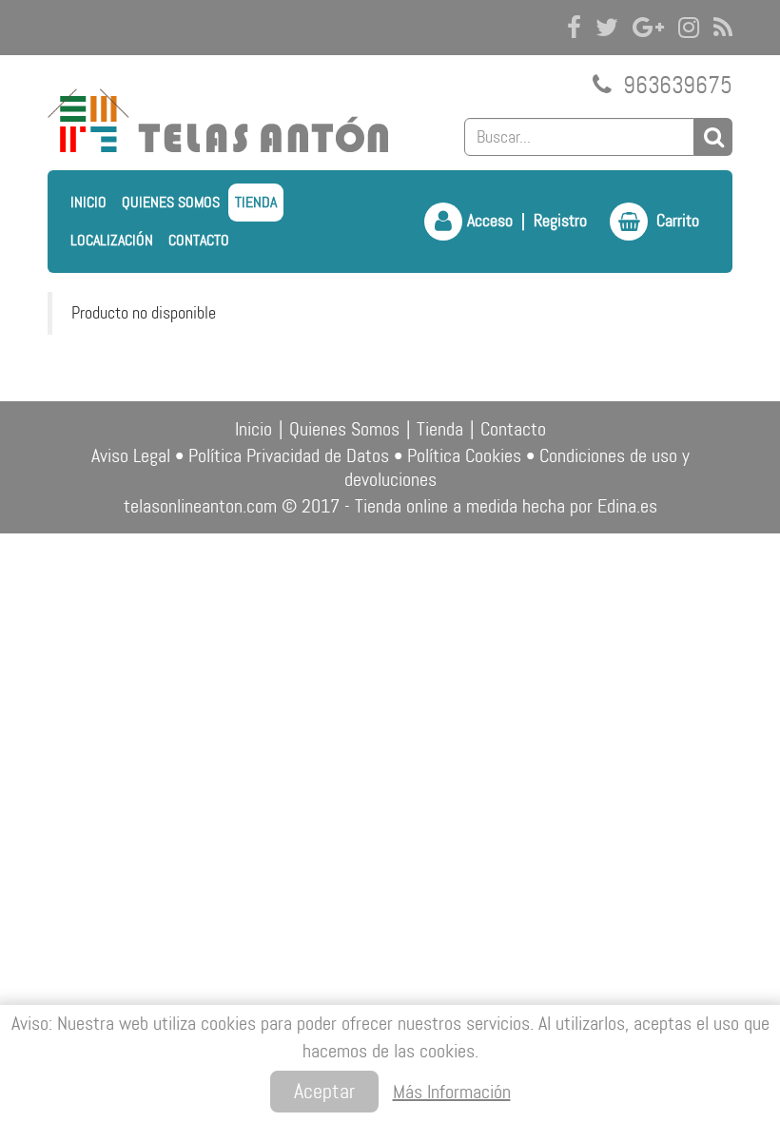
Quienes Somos (171, 202)
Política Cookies (464, 455)
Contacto (198, 240)
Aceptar (324, 1091)
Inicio (88, 202)
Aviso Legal (130, 455)
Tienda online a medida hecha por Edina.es (506, 505)
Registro (560, 220)
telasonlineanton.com (200, 505)
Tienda (256, 202)
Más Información (452, 1091)
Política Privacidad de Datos (288, 455)
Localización (111, 240)
